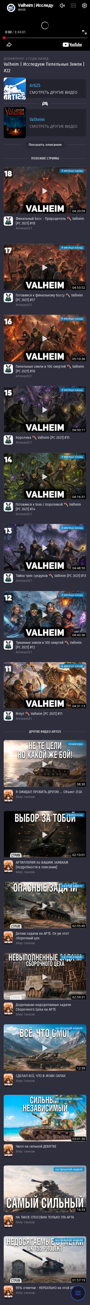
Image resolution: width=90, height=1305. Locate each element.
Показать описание (45, 144)
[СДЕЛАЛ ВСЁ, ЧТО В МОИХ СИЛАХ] (45, 1047)
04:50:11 (78, 430)
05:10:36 (78, 359)
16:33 (81, 1209)
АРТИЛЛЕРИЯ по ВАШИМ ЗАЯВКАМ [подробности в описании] (42, 864)
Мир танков (25, 796)
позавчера (75, 744)
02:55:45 (78, 926)
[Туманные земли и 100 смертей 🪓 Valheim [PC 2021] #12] (45, 614)
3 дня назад (74, 815)
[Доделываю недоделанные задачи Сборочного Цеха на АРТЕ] (45, 976)
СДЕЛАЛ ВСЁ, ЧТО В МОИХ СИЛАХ (41, 1076)
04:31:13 (78, 706)
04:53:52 (78, 287)
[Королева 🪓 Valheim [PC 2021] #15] (45, 409)
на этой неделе (72, 886)
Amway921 (24, 228)
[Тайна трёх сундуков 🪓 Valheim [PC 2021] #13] (45, 547)
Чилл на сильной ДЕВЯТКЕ (36, 1146)
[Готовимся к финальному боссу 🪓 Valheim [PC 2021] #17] (45, 267)
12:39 (81, 1068)
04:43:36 (78, 635)
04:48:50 (78, 568)
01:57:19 (78, 1280)
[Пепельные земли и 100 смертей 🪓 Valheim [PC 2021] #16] (45, 338)
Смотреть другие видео (54, 92)
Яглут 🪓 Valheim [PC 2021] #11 (39, 713)
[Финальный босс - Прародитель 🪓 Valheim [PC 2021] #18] (45, 190)
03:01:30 (78, 1139)
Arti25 (35, 85)
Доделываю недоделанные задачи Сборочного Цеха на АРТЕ (43, 1007)
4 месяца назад (72, 171)
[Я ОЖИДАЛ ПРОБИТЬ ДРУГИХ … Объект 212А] (45, 763)
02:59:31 (78, 997)
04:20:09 (78, 211)
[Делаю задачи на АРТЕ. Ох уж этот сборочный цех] (45, 905)
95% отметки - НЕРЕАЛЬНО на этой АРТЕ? (47, 1288)
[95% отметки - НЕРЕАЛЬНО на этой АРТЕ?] (45, 1259)
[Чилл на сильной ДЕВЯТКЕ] (45, 1118)
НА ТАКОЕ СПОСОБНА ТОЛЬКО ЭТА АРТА (45, 1217)
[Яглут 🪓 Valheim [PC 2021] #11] (45, 685)
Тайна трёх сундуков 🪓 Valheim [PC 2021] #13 (51, 575)
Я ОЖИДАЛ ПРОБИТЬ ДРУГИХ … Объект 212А (49, 792)
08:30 (81, 784)
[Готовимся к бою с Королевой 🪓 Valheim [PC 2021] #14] (45, 476)
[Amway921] (8, 221)
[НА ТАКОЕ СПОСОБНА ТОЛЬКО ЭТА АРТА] (45, 1188)
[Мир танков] (8, 796)
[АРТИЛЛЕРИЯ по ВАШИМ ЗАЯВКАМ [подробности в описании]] (45, 834)
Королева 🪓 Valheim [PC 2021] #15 (42, 437)
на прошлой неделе (69, 1028)
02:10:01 (78, 855)
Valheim (37, 119)
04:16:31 (78, 497)
